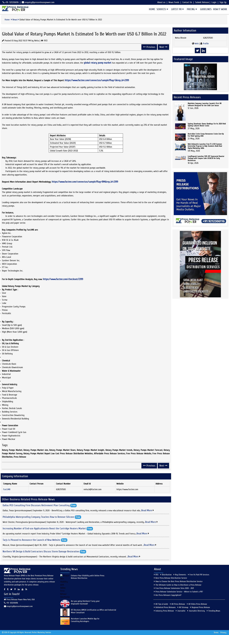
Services (162, 9)
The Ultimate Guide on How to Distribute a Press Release (178, 585)
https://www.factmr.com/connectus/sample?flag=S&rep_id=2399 (97, 80)
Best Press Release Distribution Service (171, 578)
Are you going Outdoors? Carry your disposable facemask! (85, 602)
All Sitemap (183, 607)
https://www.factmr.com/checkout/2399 (63, 279)
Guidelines (206, 9)
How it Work (220, 9)
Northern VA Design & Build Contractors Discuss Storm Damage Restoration (41, 551)
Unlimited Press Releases (165, 607)
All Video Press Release (197, 604)
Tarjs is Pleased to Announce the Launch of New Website (31, 539)
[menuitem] (151, 9)
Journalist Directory (197, 611)
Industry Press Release (164, 611)
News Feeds (174, 2)
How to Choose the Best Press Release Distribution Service (178, 581)
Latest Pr (176, 9)
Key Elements (180, 574)
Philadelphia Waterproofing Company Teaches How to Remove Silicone (38, 516)
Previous (150, 47)
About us (161, 2)
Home (152, 9)
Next (162, 47)
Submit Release (202, 2)
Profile (205, 43)
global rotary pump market (97, 62)
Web (196, 43)
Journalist (181, 611)
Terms (216, 632)
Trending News (214, 611)
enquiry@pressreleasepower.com (39, 2)
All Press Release (178, 604)
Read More (147, 510)
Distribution (167, 574)
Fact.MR (6, 489)
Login (214, 2)
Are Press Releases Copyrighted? (168, 595)
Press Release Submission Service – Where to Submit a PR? (179, 591)
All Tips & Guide (161, 604)
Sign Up (223, 2)
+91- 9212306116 (12, 2)
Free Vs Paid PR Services (199, 574)
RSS (156, 574)
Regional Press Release (201, 607)
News (14, 19)
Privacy (223, 632)
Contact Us (187, 2)
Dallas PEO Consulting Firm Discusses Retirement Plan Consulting (36, 505)
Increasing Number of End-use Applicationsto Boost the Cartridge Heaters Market (44, 528)
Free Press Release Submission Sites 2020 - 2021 (174, 588)
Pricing (191, 9)
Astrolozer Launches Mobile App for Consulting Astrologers (85, 620)
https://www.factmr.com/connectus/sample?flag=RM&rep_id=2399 (85, 181)
